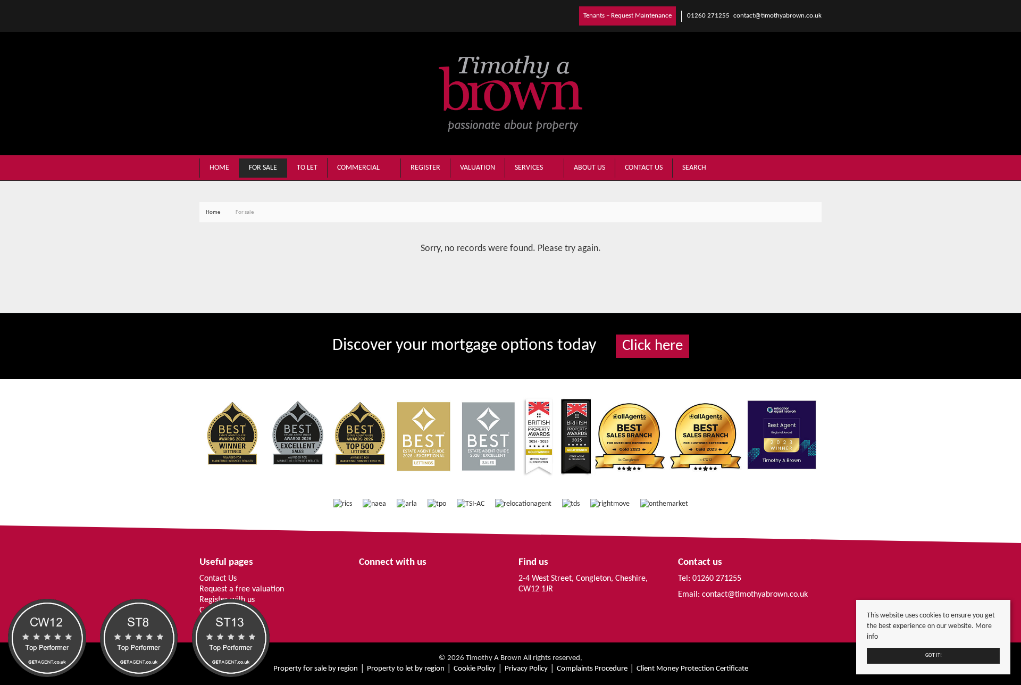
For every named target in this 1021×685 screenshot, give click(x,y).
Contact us (644, 168)
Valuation (477, 168)
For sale (263, 168)
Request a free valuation (241, 589)
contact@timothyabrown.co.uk (755, 594)
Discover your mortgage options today (507, 345)
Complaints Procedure (592, 669)
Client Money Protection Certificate (692, 669)
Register (425, 168)
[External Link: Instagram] (206, 15)
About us (589, 168)
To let (307, 168)
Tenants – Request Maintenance (627, 15)
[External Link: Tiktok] (210, 15)
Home (219, 168)
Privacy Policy (526, 669)
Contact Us (218, 578)
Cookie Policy (475, 669)
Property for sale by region (315, 669)
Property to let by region (406, 669)
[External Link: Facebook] (201, 15)
